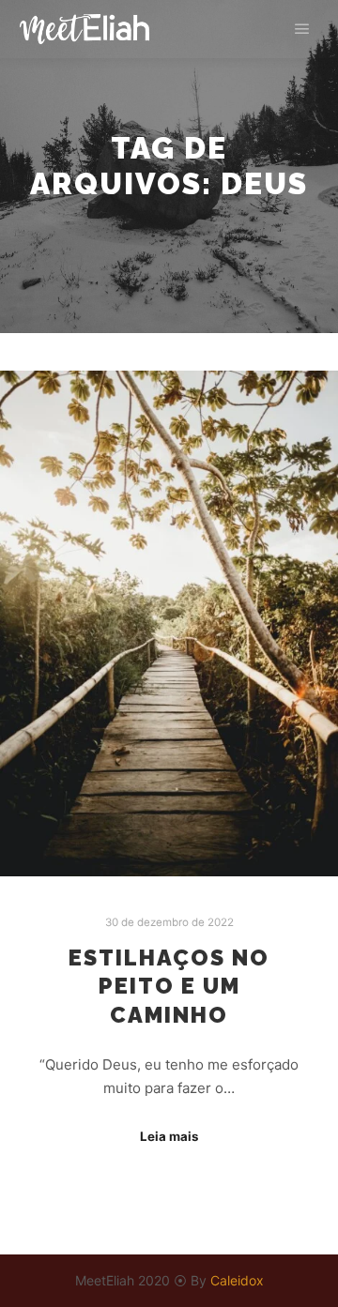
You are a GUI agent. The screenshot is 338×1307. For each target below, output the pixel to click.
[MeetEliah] (84, 29)
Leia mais (169, 1136)
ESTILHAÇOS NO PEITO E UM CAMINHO (169, 986)
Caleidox (237, 1280)
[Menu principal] (302, 29)
